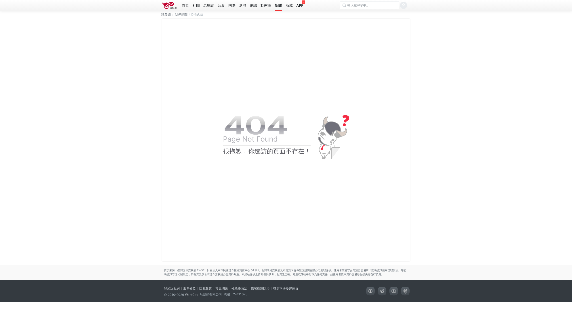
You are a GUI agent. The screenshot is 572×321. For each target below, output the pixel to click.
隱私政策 (205, 288)
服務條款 (189, 288)
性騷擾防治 (239, 288)
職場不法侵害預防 (285, 288)
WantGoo (191, 294)
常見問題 (221, 288)
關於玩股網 (172, 288)
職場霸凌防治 (260, 288)
